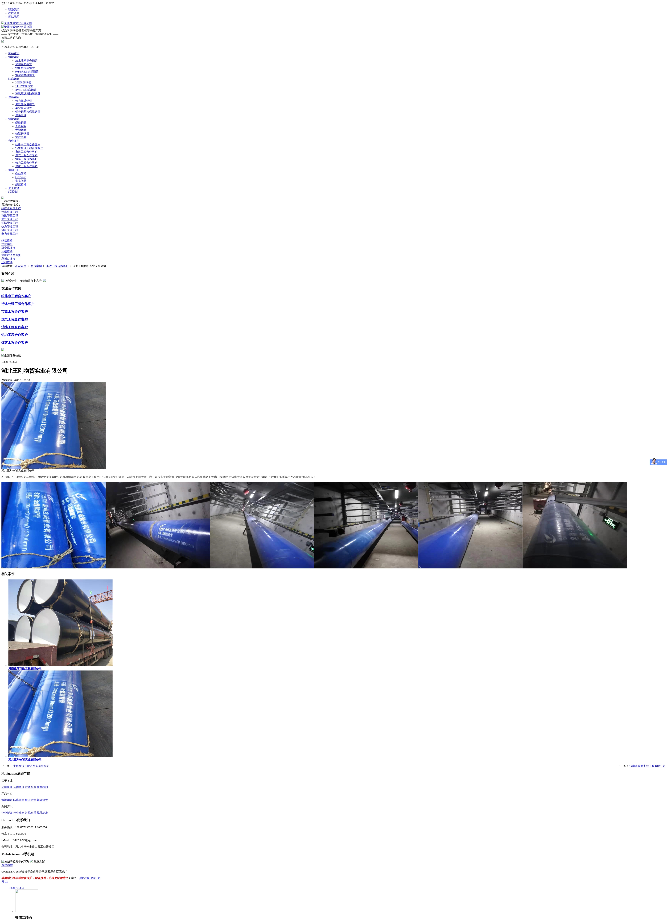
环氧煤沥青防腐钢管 (27, 93)
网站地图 (13, 16)
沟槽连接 (7, 251)
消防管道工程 (9, 222)
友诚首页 (20, 266)
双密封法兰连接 (11, 255)
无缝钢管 (20, 129)
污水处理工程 (9, 211)
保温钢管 (13, 97)
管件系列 (20, 137)
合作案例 (13, 140)
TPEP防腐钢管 (24, 86)
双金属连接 (8, 247)
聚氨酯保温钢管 (25, 104)
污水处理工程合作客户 (29, 148)
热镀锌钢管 (22, 133)
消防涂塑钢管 (23, 64)
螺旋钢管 (13, 118)
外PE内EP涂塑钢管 (27, 71)
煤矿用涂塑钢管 (25, 67)
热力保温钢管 (23, 100)
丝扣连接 (7, 262)
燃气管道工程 (9, 219)
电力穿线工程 (9, 233)
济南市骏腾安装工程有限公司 (647, 765)
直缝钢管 (20, 126)
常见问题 (20, 180)
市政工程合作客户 (26, 151)
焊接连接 (7, 240)
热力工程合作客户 (26, 162)
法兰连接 (7, 244)
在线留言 (13, 13)
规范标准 (20, 184)
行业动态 (20, 177)
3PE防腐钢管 (23, 82)
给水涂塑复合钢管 (26, 60)
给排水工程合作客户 (27, 144)
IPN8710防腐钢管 (25, 89)
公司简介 (7, 787)
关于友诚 (13, 188)
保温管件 (20, 115)
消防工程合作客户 (26, 159)
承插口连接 (8, 258)
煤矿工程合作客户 (26, 166)
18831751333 (16, 887)
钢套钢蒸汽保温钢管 (27, 111)
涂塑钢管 (13, 57)
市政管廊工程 (9, 215)
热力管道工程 (9, 226)
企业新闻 (20, 173)
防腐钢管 (13, 78)
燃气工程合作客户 (26, 155)
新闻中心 (13, 169)
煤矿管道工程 (9, 230)
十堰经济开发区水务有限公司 (31, 765)
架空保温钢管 (23, 108)
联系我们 (13, 9)
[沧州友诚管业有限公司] (16, 23)
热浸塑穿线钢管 (25, 75)
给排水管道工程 (11, 208)
